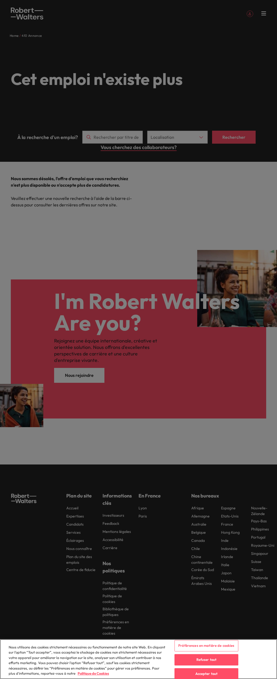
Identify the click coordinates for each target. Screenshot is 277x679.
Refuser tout (206, 659)
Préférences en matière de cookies (206, 646)
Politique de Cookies (93, 673)
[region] (138, 659)
